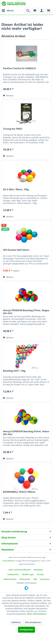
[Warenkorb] (48, 10)
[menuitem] (7, 10)
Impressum (44, 579)
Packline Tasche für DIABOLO (19, 68)
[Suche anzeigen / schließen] (28, 10)
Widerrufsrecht (10, 579)
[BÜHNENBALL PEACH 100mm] (26, 477)
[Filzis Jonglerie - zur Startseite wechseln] (14, 3)
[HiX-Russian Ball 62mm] (26, 235)
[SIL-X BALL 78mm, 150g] (26, 174)
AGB (35, 579)
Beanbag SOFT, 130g (14, 370)
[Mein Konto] (41, 10)
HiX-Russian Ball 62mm (16, 249)
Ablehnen (16, 622)
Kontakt (40, 574)
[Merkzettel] (34, 10)
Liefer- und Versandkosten (19, 569)
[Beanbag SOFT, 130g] (26, 356)
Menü (10, 10)
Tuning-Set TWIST (12, 128)
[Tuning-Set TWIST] (26, 114)
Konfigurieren (26, 629)
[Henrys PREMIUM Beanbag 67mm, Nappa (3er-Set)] (26, 295)
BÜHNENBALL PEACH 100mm (19, 491)
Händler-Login (28, 574)
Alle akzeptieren (33, 622)
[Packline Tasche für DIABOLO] (26, 53)
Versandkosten (9, 560)
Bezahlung (38, 569)
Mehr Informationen (36, 613)
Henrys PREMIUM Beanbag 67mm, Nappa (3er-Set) (26, 312)
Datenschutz (25, 579)
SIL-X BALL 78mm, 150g (16, 189)
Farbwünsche (13, 574)
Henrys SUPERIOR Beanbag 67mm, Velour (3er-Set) (26, 433)
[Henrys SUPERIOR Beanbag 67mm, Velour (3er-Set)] (26, 416)
